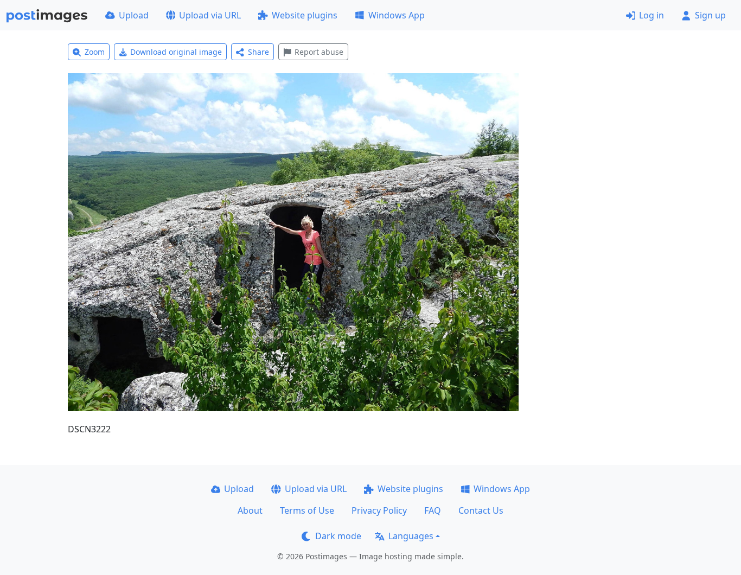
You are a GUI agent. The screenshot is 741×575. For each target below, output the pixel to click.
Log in (651, 15)
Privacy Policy (379, 510)
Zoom (95, 52)
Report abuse (319, 52)
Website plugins (304, 15)
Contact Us (480, 510)
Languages (410, 536)
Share (258, 52)
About (250, 510)
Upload (134, 15)
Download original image (176, 52)
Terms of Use (307, 510)
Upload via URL (210, 15)
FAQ (432, 510)
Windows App (396, 15)
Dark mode (338, 536)
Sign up (710, 15)
